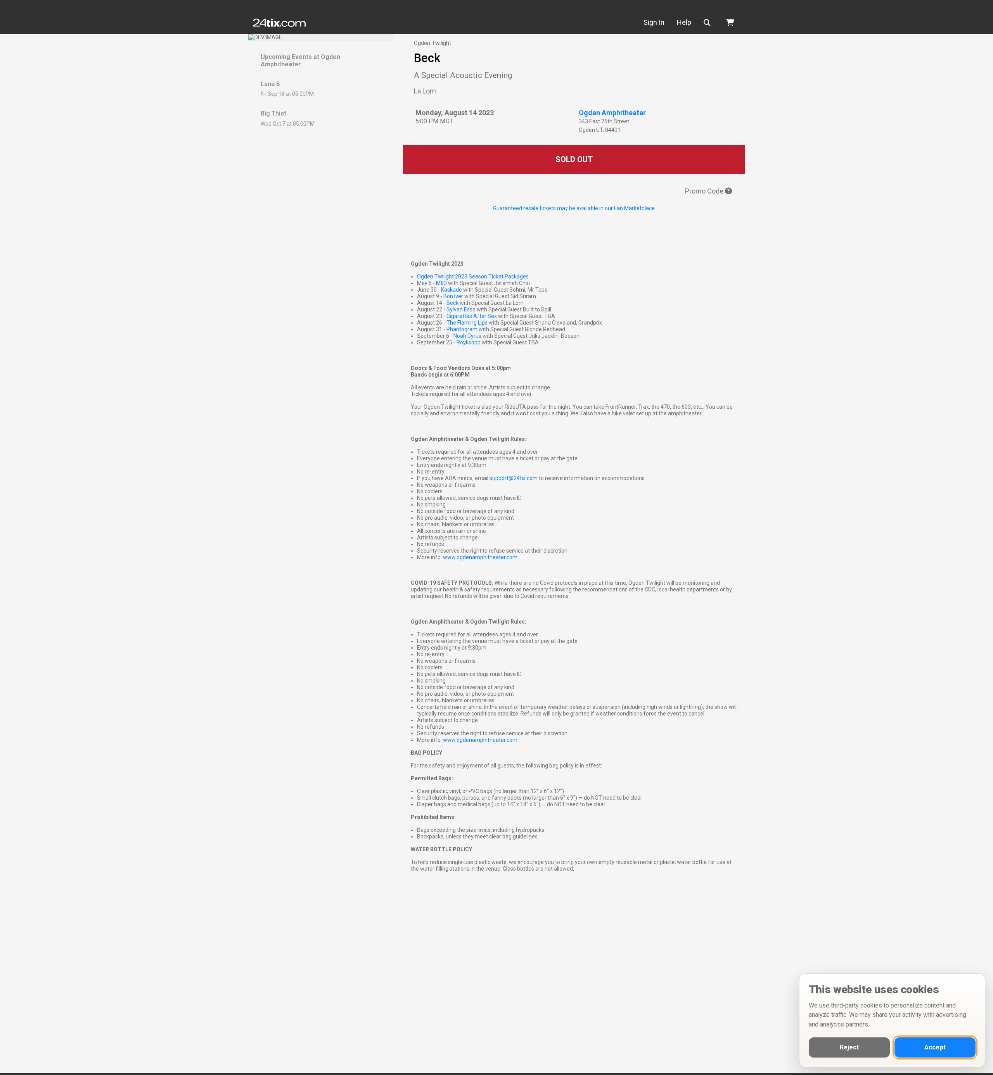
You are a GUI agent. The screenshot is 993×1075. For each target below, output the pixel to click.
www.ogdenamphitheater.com (480, 557)
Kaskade (451, 290)
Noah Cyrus (467, 336)
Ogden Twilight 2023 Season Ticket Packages (473, 276)
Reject (849, 1047)
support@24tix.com (514, 478)
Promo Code (705, 191)
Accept (935, 1047)
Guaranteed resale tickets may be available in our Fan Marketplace (574, 208)
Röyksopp (469, 342)
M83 (441, 283)
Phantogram (461, 329)
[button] (708, 23)
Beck (452, 303)
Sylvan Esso (461, 309)
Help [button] (684, 22)
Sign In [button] (654, 22)
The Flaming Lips (467, 323)
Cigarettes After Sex (472, 316)
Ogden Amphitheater (612, 113)
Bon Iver (453, 296)
